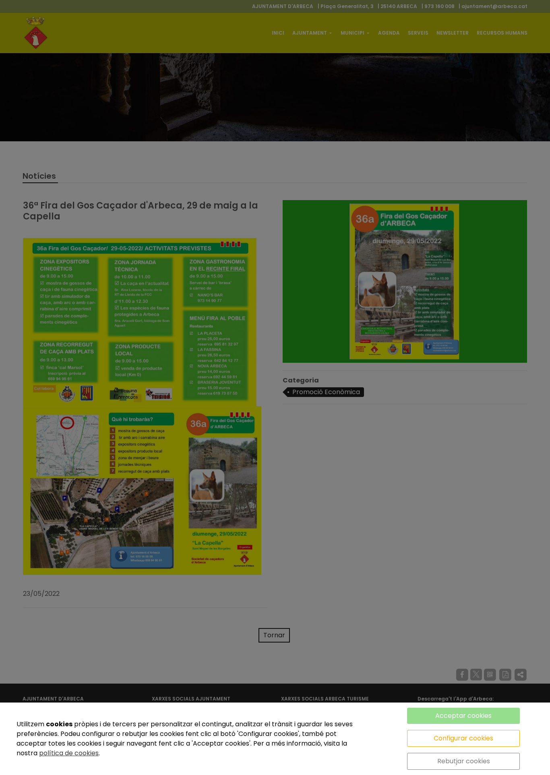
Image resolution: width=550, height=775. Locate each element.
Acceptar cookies (463, 715)
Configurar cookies (463, 738)
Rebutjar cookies (463, 761)
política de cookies (69, 753)
